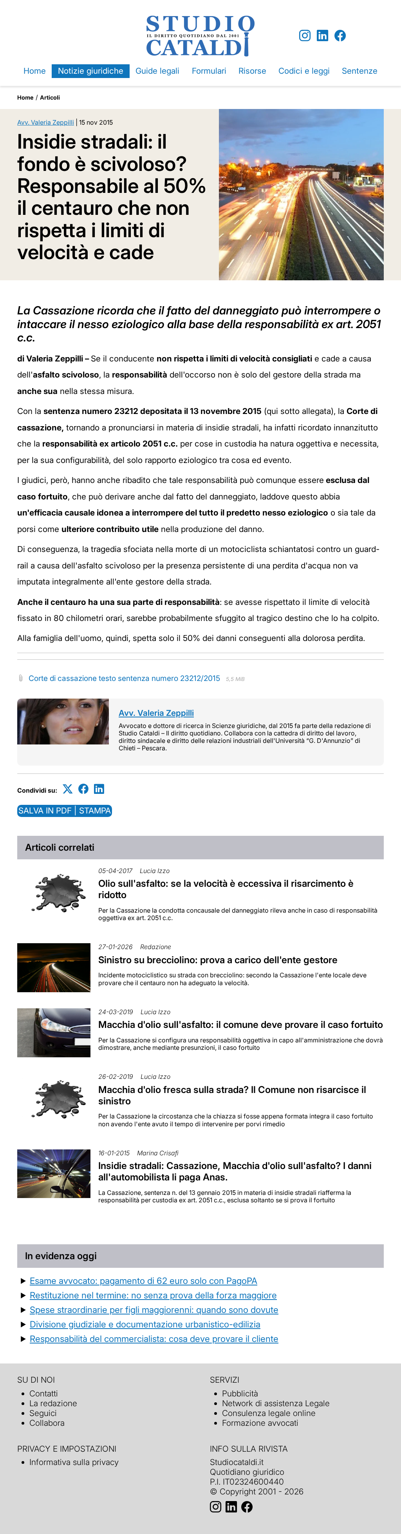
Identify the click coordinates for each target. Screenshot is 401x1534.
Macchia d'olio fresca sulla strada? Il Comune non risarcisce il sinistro (232, 1095)
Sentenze (360, 71)
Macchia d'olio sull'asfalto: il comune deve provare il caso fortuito (240, 1024)
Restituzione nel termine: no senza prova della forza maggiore (153, 1295)
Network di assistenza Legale (276, 1403)
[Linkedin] (322, 36)
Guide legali (157, 71)
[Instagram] (305, 36)
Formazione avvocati (260, 1423)
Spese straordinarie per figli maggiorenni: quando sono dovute (154, 1309)
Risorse (252, 71)
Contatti (43, 1393)
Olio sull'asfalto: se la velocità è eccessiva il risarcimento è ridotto (226, 889)
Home (34, 71)
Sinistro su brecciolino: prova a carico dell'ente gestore (218, 960)
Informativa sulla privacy (74, 1462)
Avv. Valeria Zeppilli (45, 122)
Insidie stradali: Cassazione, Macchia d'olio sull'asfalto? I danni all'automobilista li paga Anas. (235, 1171)
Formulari (209, 71)
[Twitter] (68, 789)
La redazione (53, 1403)
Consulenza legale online (269, 1413)
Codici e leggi (304, 71)
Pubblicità (240, 1393)
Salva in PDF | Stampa (64, 810)
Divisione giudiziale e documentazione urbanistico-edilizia (145, 1324)
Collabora (47, 1423)
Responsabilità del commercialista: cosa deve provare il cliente (154, 1338)
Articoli (50, 97)
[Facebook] (340, 36)
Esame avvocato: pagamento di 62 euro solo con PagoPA (143, 1280)
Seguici (43, 1413)
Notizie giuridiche (90, 71)
